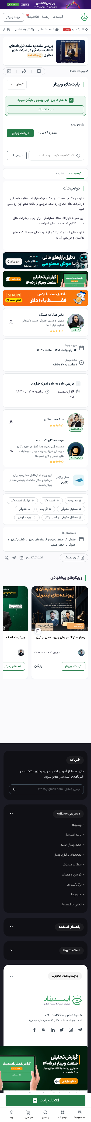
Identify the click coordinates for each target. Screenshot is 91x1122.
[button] (62, 1115)
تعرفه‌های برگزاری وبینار (68, 855)
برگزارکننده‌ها (74, 885)
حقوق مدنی (58, 545)
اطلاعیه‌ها (33, 17)
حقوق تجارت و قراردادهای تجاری (45, 540)
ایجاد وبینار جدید (71, 845)
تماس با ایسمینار (71, 904)
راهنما (45, 17)
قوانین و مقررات (72, 874)
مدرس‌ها (76, 894)
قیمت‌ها (58, 17)
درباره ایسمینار (73, 835)
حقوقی (71, 540)
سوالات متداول (72, 864)
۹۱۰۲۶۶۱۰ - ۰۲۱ (54, 1015)
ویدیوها (77, 825)
